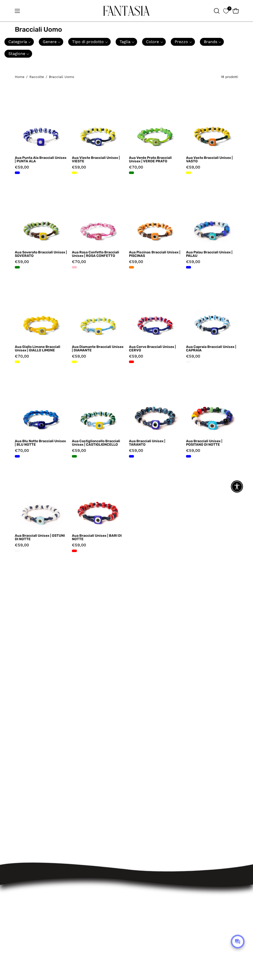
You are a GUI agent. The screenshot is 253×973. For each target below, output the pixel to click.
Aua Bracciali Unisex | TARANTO (147, 442)
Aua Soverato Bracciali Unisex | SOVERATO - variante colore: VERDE (17, 267)
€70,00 (136, 167)
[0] (226, 11)
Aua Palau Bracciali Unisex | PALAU (209, 254)
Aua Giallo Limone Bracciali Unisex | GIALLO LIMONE (37, 348)
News (93, 923)
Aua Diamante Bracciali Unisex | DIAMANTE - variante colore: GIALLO (74, 362)
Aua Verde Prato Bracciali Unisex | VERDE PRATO (150, 159)
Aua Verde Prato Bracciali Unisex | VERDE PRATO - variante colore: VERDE (131, 172)
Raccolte (36, 77)
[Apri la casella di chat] (238, 942)
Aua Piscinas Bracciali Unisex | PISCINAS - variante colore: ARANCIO (131, 267)
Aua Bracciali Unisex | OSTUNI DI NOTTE (40, 537)
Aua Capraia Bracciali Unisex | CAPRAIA (211, 348)
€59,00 (22, 167)
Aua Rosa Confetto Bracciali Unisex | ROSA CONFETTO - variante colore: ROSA (74, 267)
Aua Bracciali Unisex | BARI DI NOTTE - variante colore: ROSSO (74, 551)
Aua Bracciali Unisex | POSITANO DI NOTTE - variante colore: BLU (188, 456)
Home (19, 77)
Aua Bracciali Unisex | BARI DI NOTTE (97, 537)
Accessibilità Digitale (108, 889)
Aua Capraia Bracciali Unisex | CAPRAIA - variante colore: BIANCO (188, 362)
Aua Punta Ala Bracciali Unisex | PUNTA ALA (40, 159)
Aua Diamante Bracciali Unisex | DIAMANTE (98, 348)
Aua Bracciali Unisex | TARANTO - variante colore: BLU (131, 456)
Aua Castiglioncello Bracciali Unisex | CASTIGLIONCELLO (96, 442)
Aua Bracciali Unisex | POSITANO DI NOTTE (204, 442)
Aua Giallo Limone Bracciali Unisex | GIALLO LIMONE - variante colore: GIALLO (17, 362)
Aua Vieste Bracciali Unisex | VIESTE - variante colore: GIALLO (74, 172)
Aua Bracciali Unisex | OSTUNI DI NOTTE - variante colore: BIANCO (17, 551)
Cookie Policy (101, 906)
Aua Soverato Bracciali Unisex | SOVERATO (41, 254)
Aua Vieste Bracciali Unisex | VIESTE (96, 159)
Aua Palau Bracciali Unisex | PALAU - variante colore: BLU (188, 267)
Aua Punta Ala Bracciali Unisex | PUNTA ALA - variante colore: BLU (17, 172)
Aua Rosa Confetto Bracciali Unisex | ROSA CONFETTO (95, 254)
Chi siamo (98, 914)
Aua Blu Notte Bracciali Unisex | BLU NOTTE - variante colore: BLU (17, 456)
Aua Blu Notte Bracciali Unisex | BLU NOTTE (40, 442)
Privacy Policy (101, 897)
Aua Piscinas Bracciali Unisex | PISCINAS (154, 254)
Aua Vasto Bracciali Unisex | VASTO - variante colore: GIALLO (188, 172)
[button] (216, 10)
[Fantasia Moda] (126, 11)
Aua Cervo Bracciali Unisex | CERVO (152, 348)
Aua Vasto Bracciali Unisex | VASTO (209, 159)
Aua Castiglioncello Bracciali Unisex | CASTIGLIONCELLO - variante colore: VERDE (74, 456)
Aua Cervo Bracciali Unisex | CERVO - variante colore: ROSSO (131, 362)
